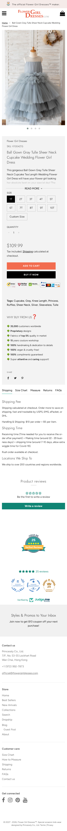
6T (11, 207)
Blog (4, 725)
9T (41, 207)
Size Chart (21, 390)
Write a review (33, 506)
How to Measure (11, 759)
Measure (35, 390)
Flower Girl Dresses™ (27, 822)
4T (41, 199)
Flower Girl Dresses (17, 141)
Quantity (12, 227)
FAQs (58, 390)
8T (31, 207)
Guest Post (10, 729)
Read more (32, 188)
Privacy (50, 825)
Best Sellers (9, 700)
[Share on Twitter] (15, 377)
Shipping (28, 251)
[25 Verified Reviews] (33, 558)
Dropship (7, 719)
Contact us (8, 779)
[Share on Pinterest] (22, 377)
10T (52, 207)
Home (5, 23)
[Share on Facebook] (9, 377)
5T (51, 199)
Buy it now (31, 274)
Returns (47, 390)
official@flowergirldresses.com (20, 673)
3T (30, 199)
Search (6, 714)
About (5, 734)
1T (11, 199)
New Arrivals (9, 705)
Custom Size (17, 216)
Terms (43, 825)
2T (20, 199)
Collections (8, 710)
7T (21, 207)
